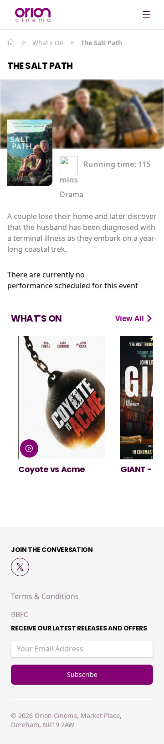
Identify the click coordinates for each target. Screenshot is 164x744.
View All (130, 318)
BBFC (19, 614)
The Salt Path (40, 65)
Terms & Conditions (45, 596)
